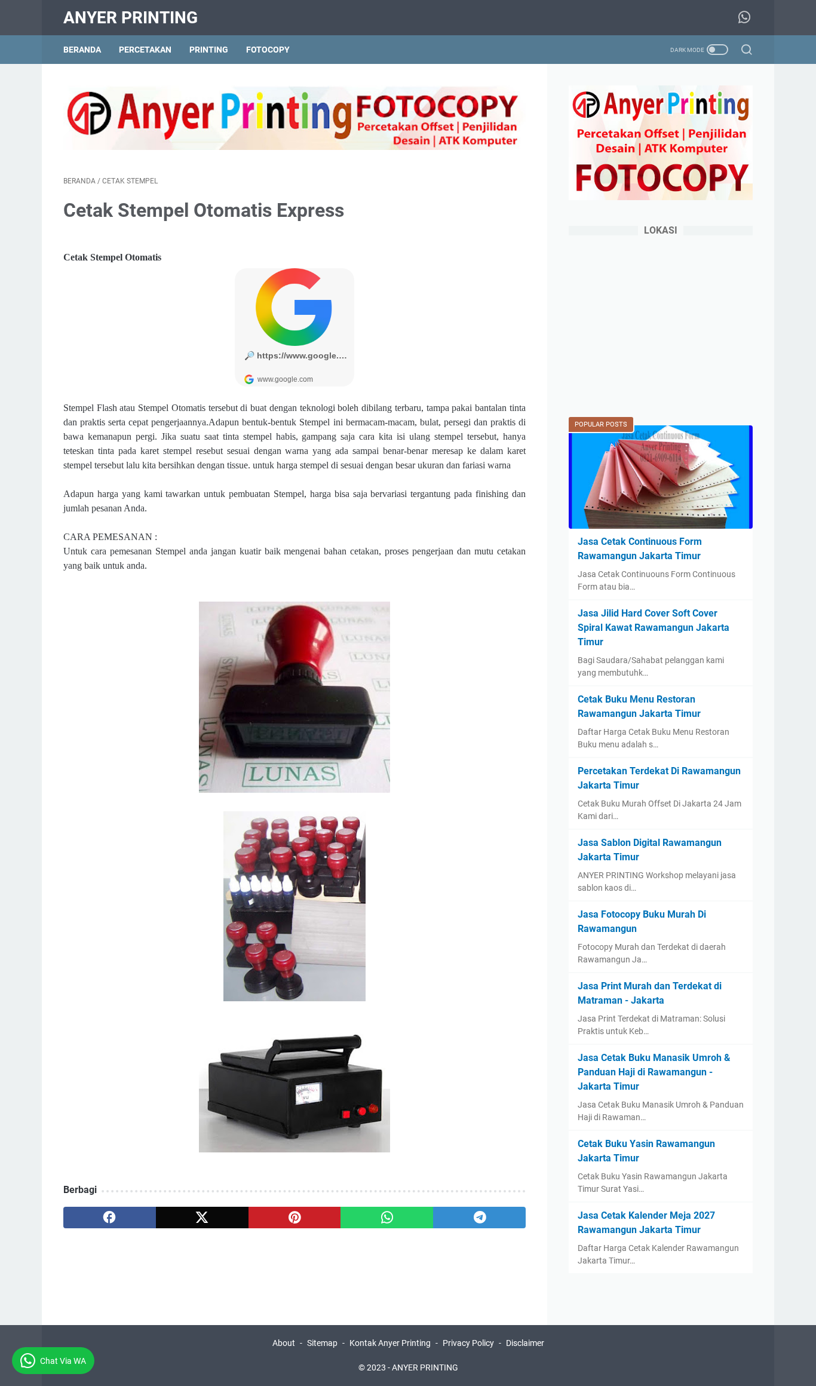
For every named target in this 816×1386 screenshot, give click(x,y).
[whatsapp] (386, 1217)
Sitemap (322, 1343)
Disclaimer (525, 1343)
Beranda (82, 49)
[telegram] (479, 1217)
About (283, 1343)
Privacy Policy (468, 1343)
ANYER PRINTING (130, 17)
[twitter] (202, 1217)
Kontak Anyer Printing (390, 1343)
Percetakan (145, 49)
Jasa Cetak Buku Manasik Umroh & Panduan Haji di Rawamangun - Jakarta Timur (654, 1072)
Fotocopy (268, 49)
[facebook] (109, 1217)
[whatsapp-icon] (744, 17)
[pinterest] (295, 1217)
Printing (208, 49)
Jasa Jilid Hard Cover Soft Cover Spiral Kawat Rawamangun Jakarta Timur (653, 628)
